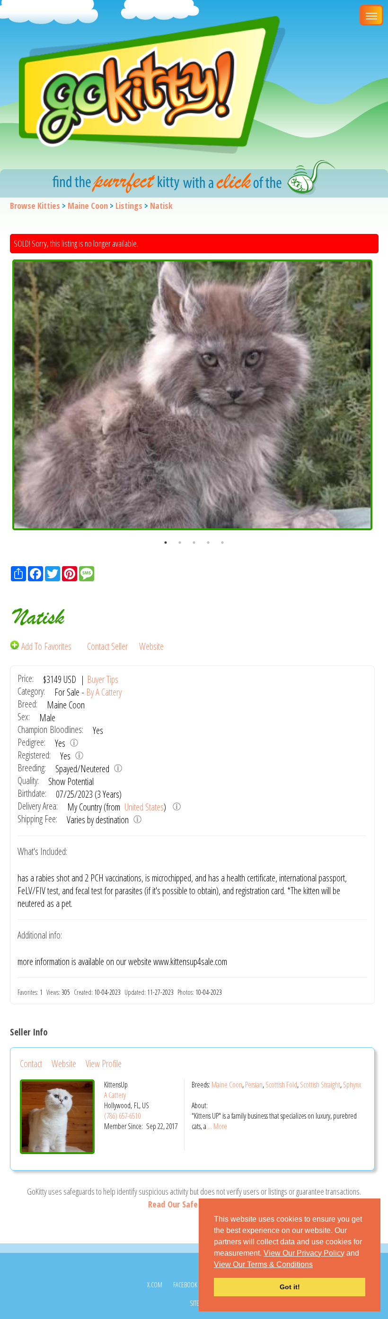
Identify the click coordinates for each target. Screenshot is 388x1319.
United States (143, 807)
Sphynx (352, 1084)
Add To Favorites (46, 646)
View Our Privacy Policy (304, 1253)
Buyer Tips (102, 679)
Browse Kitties (35, 205)
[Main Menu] (371, 15)
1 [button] (165, 542)
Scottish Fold (281, 1084)
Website (151, 646)
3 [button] (194, 542)
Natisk (161, 205)
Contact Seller (107, 646)
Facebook (185, 1284)
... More (217, 1126)
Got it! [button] (290, 1287)
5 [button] (222, 542)
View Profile (104, 1063)
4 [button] (208, 542)
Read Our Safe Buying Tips (194, 1204)
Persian (254, 1084)
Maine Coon (88, 205)
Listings (128, 205)
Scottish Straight (320, 1084)
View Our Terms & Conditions (263, 1264)
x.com (154, 1284)
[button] (316, 1265)
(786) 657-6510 (122, 1116)
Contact (31, 1063)
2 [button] (180, 542)
